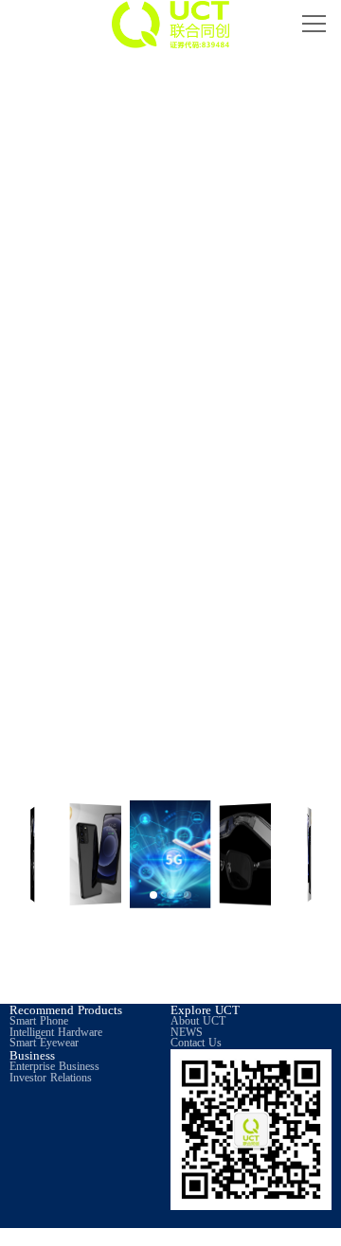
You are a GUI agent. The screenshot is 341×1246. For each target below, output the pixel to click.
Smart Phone (38, 1021)
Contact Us (196, 1043)
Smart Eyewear (44, 1043)
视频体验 (90, 495)
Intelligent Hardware (55, 1032)
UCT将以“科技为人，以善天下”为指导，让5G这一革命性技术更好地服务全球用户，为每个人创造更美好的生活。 (170, 955)
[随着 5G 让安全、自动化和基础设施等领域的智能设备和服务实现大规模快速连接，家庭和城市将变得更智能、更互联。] (278, 639)
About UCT (197, 1021)
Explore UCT (205, 1010)
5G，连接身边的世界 (170, 74)
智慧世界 (278, 782)
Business (32, 1055)
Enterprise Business (54, 1067)
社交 (62, 782)
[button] (153, 895)
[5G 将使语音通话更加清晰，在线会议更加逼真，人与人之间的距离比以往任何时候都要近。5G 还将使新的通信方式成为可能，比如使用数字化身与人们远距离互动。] (63, 639)
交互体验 (170, 782)
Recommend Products (65, 1010)
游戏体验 (251, 495)
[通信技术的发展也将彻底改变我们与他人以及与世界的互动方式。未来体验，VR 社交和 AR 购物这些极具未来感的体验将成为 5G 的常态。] (170, 639)
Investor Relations (50, 1078)
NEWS (186, 1032)
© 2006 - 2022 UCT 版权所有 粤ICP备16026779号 (126, 1236)
